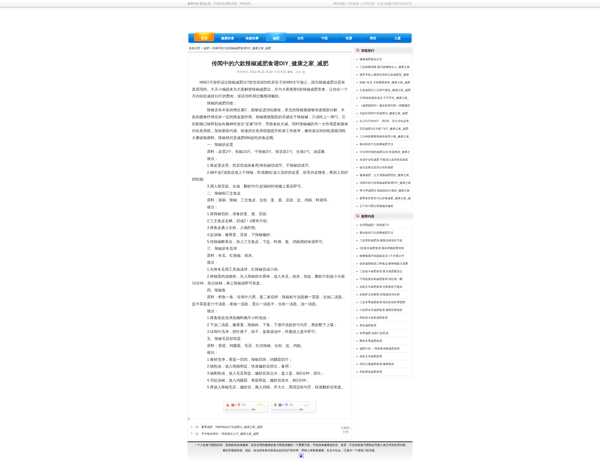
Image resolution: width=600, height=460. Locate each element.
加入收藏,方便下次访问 (394, 3)
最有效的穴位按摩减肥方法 (376, 144)
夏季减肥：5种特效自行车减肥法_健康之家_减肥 (231, 427)
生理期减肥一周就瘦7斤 (374, 225)
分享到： (346, 428)
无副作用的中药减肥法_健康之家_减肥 (384, 113)
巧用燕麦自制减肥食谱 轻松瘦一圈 (381, 279)
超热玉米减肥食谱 (371, 356)
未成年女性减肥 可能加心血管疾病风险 (384, 159)
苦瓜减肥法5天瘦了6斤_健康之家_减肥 (384, 128)
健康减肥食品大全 (371, 59)
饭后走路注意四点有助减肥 (376, 167)
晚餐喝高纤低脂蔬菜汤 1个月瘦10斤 (382, 256)
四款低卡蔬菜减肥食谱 (374, 317)
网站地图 (339, 3)
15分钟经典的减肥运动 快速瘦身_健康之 (385, 152)
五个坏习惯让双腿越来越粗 (376, 206)
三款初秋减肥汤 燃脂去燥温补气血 (381, 240)
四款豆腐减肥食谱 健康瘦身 (377, 364)
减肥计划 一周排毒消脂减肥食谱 (380, 348)
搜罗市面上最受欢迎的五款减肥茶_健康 (384, 74)
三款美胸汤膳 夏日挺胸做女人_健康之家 (385, 67)
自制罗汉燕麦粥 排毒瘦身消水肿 (380, 294)
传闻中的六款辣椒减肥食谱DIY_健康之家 (385, 182)
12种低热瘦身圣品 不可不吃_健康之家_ (384, 97)
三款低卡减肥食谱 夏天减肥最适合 (381, 271)
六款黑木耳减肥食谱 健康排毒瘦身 (381, 310)
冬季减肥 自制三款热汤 (374, 333)
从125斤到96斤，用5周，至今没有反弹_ (385, 121)
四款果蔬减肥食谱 (371, 371)
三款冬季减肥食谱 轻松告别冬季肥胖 (382, 302)
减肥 (206, 48)
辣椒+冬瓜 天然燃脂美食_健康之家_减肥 (385, 82)
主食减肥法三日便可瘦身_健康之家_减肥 (385, 90)
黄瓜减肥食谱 (368, 325)
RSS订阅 (369, 3)
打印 (346, 432)
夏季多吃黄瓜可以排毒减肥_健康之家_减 (385, 198)
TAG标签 (353, 3)
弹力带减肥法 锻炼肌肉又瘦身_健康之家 (385, 190)
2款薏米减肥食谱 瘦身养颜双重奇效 (382, 248)
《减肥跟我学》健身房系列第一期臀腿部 (385, 105)
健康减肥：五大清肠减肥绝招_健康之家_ (385, 175)
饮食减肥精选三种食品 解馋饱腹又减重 (384, 263)
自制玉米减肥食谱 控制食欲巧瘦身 (381, 286)
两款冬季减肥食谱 (371, 340)
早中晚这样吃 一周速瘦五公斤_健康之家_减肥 (230, 433)
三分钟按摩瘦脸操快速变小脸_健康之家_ (385, 136)
